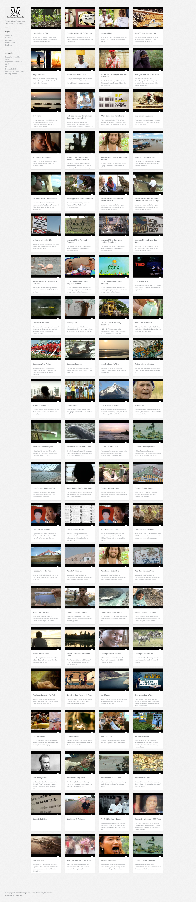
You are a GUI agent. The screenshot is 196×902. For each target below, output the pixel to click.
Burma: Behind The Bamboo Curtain (80, 488)
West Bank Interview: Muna (144, 571)
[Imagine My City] (80, 390)
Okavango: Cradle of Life (144, 653)
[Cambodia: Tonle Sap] (80, 349)
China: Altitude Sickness (41, 529)
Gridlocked (8, 895)
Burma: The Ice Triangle (143, 322)
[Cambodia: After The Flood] (148, 514)
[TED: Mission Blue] (148, 266)
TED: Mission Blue (141, 281)
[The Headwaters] (46, 721)
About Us (8, 35)
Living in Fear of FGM (40, 33)
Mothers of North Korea (41, 405)
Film (6, 66)
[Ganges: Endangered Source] (114, 597)
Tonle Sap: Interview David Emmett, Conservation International (79, 117)
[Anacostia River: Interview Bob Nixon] (148, 224)
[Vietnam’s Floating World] (80, 762)
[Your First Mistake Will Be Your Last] (80, 18)
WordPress (48, 893)
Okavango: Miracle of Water (111, 653)
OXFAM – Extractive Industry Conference (111, 323)
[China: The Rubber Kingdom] (46, 431)
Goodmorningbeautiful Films (26, 893)
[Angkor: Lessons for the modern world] (80, 638)
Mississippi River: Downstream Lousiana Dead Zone (112, 241)
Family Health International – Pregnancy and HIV (77, 282)
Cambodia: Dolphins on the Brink (79, 447)
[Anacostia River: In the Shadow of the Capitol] (46, 266)
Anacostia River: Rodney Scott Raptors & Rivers (112, 199)
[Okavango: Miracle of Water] (114, 638)
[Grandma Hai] (148, 390)
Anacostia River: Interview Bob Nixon (146, 241)
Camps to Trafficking (40, 819)
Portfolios (8, 45)
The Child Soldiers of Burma (111, 819)
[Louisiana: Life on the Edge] (46, 224)
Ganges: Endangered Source (111, 612)
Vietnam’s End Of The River (111, 777)
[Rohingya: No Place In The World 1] (80, 845)
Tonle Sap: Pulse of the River (145, 157)
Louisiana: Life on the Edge (43, 240)
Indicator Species (73, 736)
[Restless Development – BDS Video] (148, 804)
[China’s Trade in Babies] (80, 514)
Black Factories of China (109, 529)
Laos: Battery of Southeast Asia (44, 488)
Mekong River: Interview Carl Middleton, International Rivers (78, 158)
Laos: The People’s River (110, 364)
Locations (8, 40)
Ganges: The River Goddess (77, 612)
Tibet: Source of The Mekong (43, 571)
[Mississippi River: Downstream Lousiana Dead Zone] (114, 224)
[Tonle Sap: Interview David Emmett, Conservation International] (80, 100)
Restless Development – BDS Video (148, 819)
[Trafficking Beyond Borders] (148, 349)
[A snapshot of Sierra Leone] (80, 59)
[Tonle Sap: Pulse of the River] (148, 142)
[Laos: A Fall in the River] (114, 431)
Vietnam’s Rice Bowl (142, 777)
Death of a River (38, 860)
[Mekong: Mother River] (46, 638)
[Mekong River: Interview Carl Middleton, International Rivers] (80, 142)
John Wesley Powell (40, 777)
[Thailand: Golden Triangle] (148, 473)
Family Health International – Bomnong (111, 282)
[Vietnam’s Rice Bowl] (148, 762)
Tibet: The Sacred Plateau (110, 405)
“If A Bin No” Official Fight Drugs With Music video (114, 75)
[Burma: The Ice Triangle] (148, 307)
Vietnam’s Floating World (76, 777)
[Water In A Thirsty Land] (80, 555)
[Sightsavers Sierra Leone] (46, 142)
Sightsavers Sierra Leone (42, 157)
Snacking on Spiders (108, 860)
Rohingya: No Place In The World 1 (79, 860)
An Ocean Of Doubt (142, 736)
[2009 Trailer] (46, 100)
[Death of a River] (46, 845)
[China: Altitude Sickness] (46, 514)
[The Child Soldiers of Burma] (114, 804)
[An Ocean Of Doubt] (148, 721)
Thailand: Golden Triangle (144, 488)
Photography (10, 42)
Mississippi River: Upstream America (80, 198)
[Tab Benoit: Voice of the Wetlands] (46, 183)
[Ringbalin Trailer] (46, 59)
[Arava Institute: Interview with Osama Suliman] (114, 142)
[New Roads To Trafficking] (80, 804)
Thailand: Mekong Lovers (110, 488)
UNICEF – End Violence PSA (145, 33)
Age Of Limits (105, 695)
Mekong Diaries (11, 73)
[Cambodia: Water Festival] (46, 349)
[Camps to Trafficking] (46, 804)
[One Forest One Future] (46, 307)
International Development (15, 71)
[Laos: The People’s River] (114, 349)
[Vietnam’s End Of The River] (114, 762)
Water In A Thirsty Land (75, 571)
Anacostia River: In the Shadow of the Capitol (45, 282)
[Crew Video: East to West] (148, 679)
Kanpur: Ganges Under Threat (146, 612)
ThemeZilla (18, 895)
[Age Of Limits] (114, 679)
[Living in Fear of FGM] (46, 18)
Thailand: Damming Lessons (145, 447)
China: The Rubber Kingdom (43, 447)
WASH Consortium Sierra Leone (112, 116)
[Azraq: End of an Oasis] (46, 597)
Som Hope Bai (72, 322)
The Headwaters (39, 736)
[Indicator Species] (80, 721)
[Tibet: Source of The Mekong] (46, 555)
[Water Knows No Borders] (114, 555)
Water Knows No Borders (110, 571)
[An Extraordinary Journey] (148, 100)
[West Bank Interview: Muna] (148, 555)
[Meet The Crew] (114, 721)
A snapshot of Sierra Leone (76, 74)
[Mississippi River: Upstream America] (80, 183)
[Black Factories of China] (114, 514)
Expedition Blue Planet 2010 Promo (80, 695)
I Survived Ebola (107, 33)
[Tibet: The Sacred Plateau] (114, 390)
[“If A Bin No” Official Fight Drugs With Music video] (114, 59)
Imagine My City (72, 405)
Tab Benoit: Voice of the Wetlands (45, 198)
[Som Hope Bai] (80, 307)
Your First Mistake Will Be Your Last (79, 33)
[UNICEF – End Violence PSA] (148, 18)
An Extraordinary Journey (144, 116)
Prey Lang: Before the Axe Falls (44, 695)
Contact (8, 38)
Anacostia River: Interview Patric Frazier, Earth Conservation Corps (147, 199)
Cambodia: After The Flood (144, 529)
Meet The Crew (106, 736)
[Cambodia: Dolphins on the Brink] (80, 431)
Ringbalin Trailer (39, 74)
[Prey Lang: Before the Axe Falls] (46, 679)
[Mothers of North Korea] (46, 390)
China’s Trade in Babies (75, 529)
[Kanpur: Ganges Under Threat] (148, 597)
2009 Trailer (37, 116)
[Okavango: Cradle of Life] (148, 638)
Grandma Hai (139, 405)
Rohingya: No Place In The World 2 (147, 74)
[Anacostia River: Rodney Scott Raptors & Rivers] (114, 183)
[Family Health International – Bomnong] (114, 266)
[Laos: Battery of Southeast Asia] (46, 473)
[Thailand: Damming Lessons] (148, 431)
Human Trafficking (11, 69)
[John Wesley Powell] (46, 762)
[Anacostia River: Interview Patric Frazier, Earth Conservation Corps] (148, 183)
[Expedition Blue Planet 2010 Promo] (80, 679)
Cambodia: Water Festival (42, 364)
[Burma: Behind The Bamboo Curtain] (80, 473)
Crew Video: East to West (144, 695)
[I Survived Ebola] (114, 18)
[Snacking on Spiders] (114, 845)
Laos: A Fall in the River (109, 447)
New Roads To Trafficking (76, 819)
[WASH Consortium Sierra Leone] (114, 100)
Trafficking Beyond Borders (144, 364)
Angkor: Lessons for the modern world (78, 654)
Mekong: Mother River (41, 653)
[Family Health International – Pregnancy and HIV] (80, 266)
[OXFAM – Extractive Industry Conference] (114, 307)
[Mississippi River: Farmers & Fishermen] (80, 224)
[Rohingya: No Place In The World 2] (148, 59)
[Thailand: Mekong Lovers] (114, 473)
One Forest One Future (41, 322)
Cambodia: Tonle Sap (74, 364)
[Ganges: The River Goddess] (80, 597)
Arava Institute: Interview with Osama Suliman (114, 158)
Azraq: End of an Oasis (41, 612)
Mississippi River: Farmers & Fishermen (77, 241)
